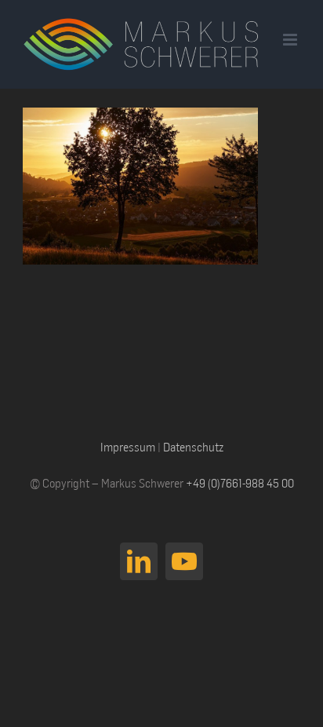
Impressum (127, 447)
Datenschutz (193, 447)
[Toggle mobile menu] (291, 39)
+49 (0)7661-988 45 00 (240, 483)
